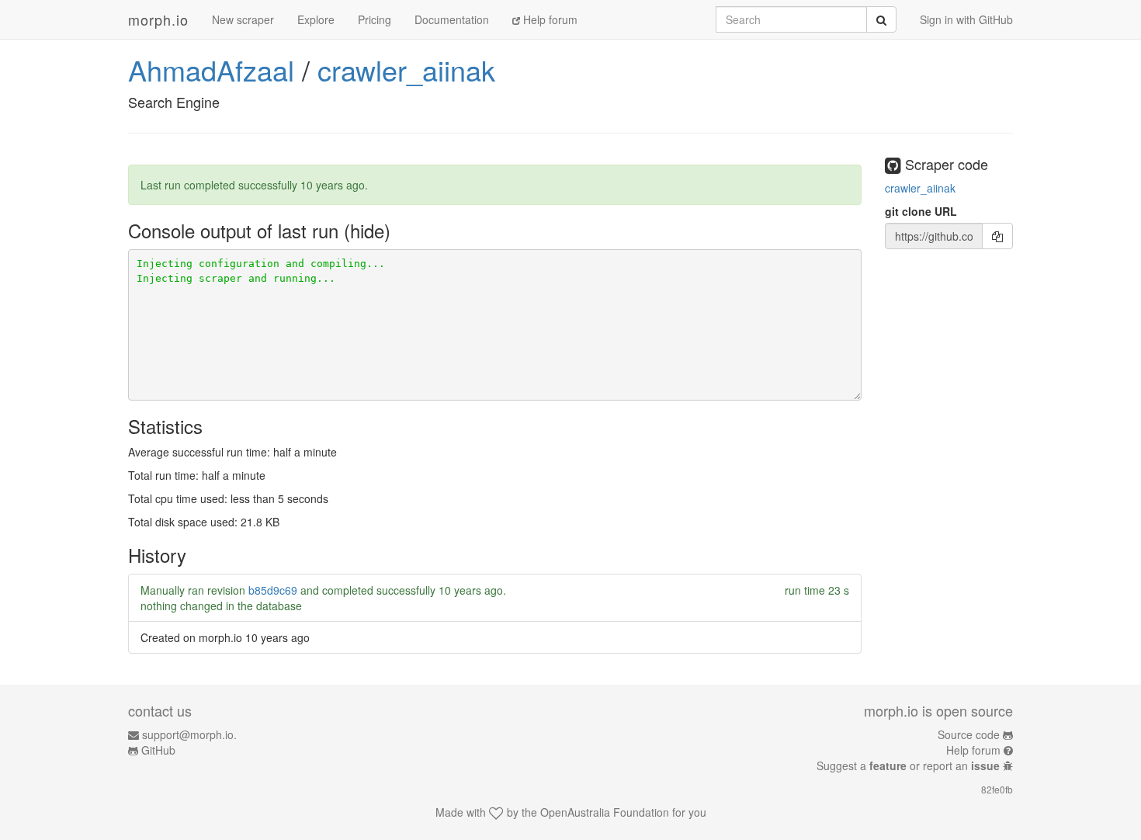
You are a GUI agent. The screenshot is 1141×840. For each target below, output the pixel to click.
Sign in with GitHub (966, 19)
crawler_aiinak (406, 69)
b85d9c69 (272, 590)
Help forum (548, 19)
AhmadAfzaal (211, 69)
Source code (969, 734)
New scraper (243, 19)
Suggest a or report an (908, 765)
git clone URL (921, 211)
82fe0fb (997, 789)
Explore (316, 19)
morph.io (158, 19)
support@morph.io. (189, 734)
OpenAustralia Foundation (604, 812)
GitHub (158, 750)
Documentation (451, 19)
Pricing (374, 19)
